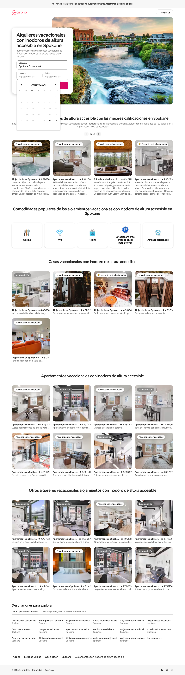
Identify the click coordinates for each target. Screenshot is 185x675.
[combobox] (42, 66)
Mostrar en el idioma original (119, 3)
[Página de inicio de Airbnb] (19, 12)
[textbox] (29, 76)
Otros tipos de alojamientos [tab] (25, 611)
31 (21, 126)
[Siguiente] (98, 134)
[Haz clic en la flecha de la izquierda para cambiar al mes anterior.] (22, 85)
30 (55, 120)
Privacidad (37, 670)
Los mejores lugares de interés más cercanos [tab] (64, 611)
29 (50, 120)
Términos (49, 670)
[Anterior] (86, 134)
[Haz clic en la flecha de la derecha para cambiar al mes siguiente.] (55, 85)
